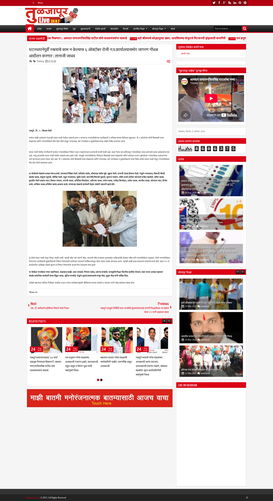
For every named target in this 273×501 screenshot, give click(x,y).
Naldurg (40, 61)
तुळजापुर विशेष (62, 28)
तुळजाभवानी (85, 28)
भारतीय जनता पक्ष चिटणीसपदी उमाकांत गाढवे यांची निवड (206, 335)
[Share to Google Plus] (59, 330)
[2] (101, 380)
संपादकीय (114, 28)
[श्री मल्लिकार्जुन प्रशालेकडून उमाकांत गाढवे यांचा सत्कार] (211, 293)
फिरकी (125, 28)
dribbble (240, 3)
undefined (205, 192)
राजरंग (48, 28)
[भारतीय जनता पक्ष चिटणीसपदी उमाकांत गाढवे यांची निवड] (211, 327)
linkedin (234, 3)
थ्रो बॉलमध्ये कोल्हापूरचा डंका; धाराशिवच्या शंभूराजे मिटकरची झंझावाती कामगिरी (175, 38)
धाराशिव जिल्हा (139, 28)
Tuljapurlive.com (32, 497)
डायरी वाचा (185, 53)
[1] (98, 380)
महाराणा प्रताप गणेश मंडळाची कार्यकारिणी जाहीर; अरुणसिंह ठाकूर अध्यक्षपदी (116, 361)
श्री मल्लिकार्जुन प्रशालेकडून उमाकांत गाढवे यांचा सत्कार (206, 302)
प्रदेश (39, 28)
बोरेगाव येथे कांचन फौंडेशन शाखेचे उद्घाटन (200, 369)
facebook (219, 3)
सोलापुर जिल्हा (157, 28)
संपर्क (173, 28)
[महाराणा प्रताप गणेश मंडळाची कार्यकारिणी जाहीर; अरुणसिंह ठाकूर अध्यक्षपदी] (117, 340)
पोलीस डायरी (100, 28)
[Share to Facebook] (51, 330)
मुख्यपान (30, 28)
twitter (214, 3)
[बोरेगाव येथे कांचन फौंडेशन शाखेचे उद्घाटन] (211, 360)
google (224, 3)
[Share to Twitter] (55, 330)
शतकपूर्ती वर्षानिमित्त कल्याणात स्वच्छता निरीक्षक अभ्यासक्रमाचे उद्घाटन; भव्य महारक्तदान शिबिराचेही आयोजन (209, 220)
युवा (74, 28)
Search (244, 28)
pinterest (245, 3)
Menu (40, 2)
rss (229, 3)
